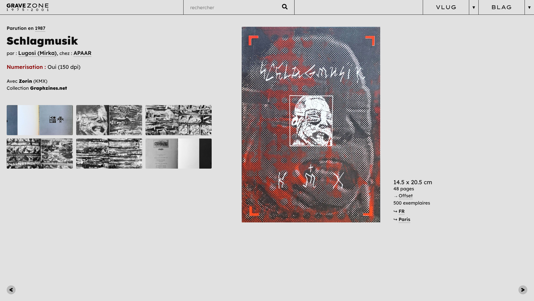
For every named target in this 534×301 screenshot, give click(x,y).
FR (402, 211)
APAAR (82, 53)
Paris (404, 219)
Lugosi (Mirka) (37, 53)
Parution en (26, 28)
